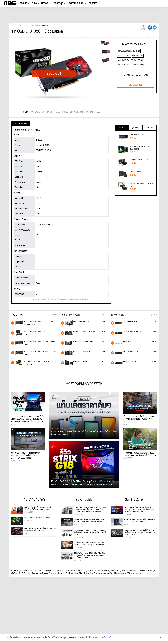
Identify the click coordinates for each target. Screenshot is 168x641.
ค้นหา (34, 3)
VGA (33, 112)
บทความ (45, 3)
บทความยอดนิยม (76, 3)
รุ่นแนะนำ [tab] (150, 127)
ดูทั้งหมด (54, 315)
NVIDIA (92, 112)
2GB (98, 112)
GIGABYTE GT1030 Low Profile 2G (129, 51)
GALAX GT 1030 (137, 55)
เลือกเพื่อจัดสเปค (136, 85)
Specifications (21, 123)
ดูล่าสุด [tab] (121, 127)
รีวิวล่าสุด (58, 3)
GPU (38, 112)
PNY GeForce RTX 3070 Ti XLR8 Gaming (131, 65)
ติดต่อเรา (93, 3)
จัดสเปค (23, 3)
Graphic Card (47, 112)
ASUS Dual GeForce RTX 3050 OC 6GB (130, 60)
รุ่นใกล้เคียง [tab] (135, 127)
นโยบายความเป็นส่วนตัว (102, 637)
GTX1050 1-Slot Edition (79, 112)
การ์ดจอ (57, 112)
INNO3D (65, 112)
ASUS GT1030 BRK (124, 55)
